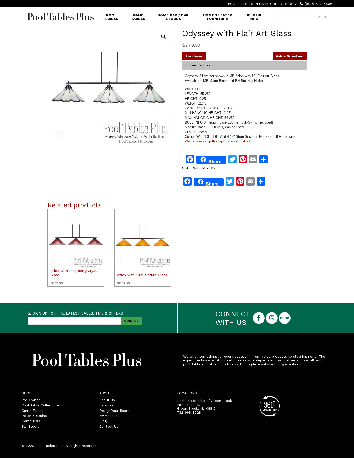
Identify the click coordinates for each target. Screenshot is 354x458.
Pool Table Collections (41, 405)
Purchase (193, 56)
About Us (107, 400)
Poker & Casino (34, 416)
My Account (109, 416)
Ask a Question (289, 56)
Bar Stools (30, 426)
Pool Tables (111, 17)
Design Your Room (114, 411)
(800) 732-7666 (318, 4)
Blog (103, 421)
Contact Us (108, 426)
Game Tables (138, 17)
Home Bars (31, 421)
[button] (163, 37)
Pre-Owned (31, 400)
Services (106, 405)
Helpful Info (254, 17)
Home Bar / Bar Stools (173, 17)
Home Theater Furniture (217, 17)
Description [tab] (200, 65)
